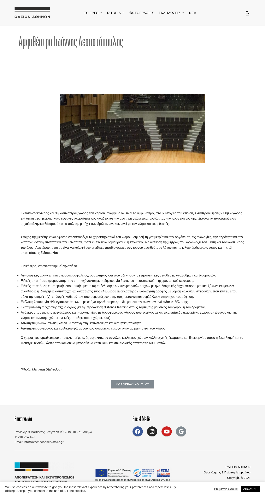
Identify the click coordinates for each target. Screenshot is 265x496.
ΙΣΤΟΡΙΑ (114, 13)
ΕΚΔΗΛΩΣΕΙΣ (170, 13)
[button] (132, 384)
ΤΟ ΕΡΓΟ (91, 13)
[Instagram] (152, 431)
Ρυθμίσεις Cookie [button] (226, 489)
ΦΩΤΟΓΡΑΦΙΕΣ (141, 13)
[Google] (181, 431)
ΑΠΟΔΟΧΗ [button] (250, 488)
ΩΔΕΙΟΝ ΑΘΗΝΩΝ (238, 467)
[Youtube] (166, 431)
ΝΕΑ (192, 13)
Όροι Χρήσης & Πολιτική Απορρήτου (227, 472)
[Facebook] (137, 431)
